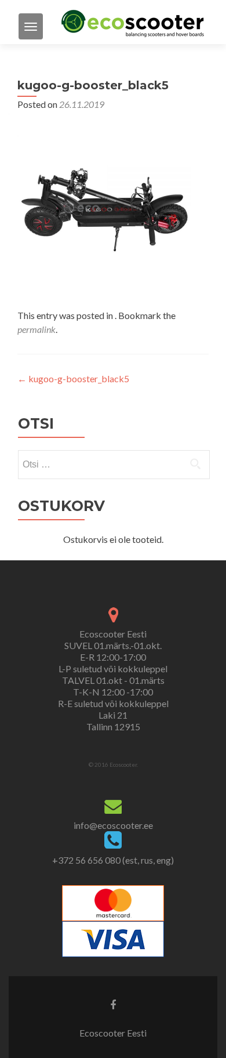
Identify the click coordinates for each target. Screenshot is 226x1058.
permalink (36, 329)
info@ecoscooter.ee (113, 825)
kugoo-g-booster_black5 (73, 378)
